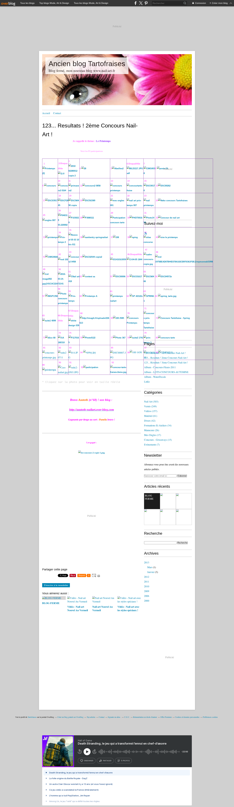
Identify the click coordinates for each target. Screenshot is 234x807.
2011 (146, 581)
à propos (125, 761)
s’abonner (88, 761)
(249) (150, 406)
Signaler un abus (114, 717)
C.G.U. (127, 717)
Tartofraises (32, 717)
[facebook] (136, 3)
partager (107, 761)
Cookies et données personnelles (187, 717)
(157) (150, 411)
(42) (149, 420)
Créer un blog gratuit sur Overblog (70, 717)
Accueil (46, 113)
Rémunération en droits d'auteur (145, 717)
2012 (146, 576)
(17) (152, 435)
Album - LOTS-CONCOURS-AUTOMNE (166, 372)
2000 (146, 600)
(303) (151, 401)
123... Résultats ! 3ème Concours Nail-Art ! (166, 362)
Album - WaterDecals (155, 376)
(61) (150, 415)
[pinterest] (146, 3)
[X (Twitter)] (141, 3)
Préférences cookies (210, 717)
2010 (146, 586)
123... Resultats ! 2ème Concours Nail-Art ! (166, 357)
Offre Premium (166, 717)
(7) (152, 444)
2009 (146, 591)
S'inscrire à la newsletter (56, 585)
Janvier (150, 572)
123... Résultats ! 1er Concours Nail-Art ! (165, 353)
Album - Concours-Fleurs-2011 (160, 367)
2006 (146, 595)
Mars (149, 567)
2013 (146, 562)
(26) (151, 430)
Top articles (91, 717)
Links (147, 381)
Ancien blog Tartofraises (87, 64)
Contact (57, 113)
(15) (158, 439)
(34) (157, 425)
